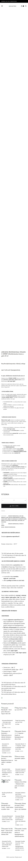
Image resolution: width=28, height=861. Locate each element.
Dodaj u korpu (15, 505)
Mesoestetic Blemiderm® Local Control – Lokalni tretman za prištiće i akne (7, 817)
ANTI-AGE (21, 516)
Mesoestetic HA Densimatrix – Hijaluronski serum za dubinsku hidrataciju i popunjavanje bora (6, 747)
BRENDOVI (3, 517)
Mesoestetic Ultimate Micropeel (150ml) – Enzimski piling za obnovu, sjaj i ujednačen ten (20, 819)
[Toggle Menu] (2, 6)
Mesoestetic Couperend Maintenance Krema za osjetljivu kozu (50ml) (20, 770)
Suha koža (20, 520)
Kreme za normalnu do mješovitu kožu (17, 519)
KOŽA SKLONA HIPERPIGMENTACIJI (13, 517)
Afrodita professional (13, 523)
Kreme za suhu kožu (6, 520)
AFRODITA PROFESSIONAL (13, 516)
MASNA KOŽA (14, 520)
